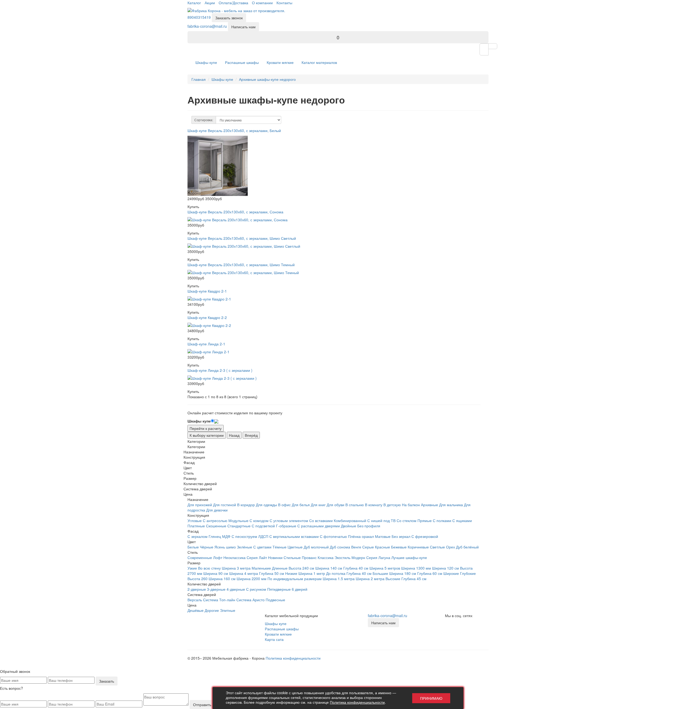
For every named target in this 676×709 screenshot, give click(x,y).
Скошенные (216, 525)
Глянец (215, 536)
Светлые (437, 547)
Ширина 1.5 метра (339, 578)
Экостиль (342, 557)
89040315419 (199, 17)
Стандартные (239, 525)
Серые (368, 547)
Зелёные (244, 547)
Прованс (309, 557)
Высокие (393, 578)
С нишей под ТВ (381, 520)
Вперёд (251, 435)
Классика (326, 557)
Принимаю (431, 698)
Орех (450, 547)
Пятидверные (279, 589)
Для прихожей (199, 504)
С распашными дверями (318, 525)
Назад (234, 435)
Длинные (280, 568)
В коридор (246, 504)
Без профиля (368, 525)
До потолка (335, 573)
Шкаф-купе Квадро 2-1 (207, 291)
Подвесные (275, 599)
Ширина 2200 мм (251, 578)
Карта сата (274, 639)
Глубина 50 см (271, 573)
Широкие (451, 573)
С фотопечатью (333, 536)
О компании (262, 2)
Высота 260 (197, 578)
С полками (442, 520)
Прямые (424, 520)
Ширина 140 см (328, 568)
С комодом (259, 520)
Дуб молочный (316, 547)
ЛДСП (263, 536)
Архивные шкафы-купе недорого (267, 79)
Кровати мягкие (280, 62)
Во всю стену (209, 568)
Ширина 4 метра (243, 573)
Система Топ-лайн (219, 599)
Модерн (358, 557)
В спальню (354, 504)
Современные (199, 557)
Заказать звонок (229, 17)
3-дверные (216, 589)
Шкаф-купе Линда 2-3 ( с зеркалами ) (219, 370)
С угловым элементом (289, 520)
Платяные (196, 525)
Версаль (194, 599)
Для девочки (217, 510)
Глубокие (468, 573)
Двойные (348, 525)
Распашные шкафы (242, 62)
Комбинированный (350, 520)
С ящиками (462, 520)
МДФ (226, 536)
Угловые (194, 520)
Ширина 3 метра (236, 568)
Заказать (106, 681)
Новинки (275, 557)
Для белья (301, 504)
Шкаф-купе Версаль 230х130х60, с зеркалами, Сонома (235, 211)
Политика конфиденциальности (293, 658)
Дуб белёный (467, 547)
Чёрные (206, 547)
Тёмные (280, 547)
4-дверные (236, 589)
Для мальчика (451, 504)
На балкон (411, 504)
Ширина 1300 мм (416, 568)
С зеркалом (197, 536)
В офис (284, 504)
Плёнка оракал (361, 536)
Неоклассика (234, 557)
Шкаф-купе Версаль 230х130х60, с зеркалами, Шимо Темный (241, 264)
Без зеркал (401, 536)
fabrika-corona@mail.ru (207, 26)
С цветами (262, 547)
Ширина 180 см (402, 573)
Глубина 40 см (355, 568)
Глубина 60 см (429, 573)
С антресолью (215, 520)
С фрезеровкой (424, 536)
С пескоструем (244, 536)
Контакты (284, 2)
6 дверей (299, 589)
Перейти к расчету (206, 428)
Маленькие (261, 568)
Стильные (292, 557)
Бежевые (399, 547)
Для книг (318, 504)
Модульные (238, 520)
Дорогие (212, 610)
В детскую (392, 504)
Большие (380, 573)
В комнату (373, 504)
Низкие (291, 573)
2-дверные (196, 589)
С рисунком (256, 589)
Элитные (227, 610)
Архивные (429, 504)
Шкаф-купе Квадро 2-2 (207, 317)
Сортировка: (203, 120)
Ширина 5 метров (384, 568)
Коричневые (418, 547)
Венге (356, 547)
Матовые (383, 536)
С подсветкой (263, 525)
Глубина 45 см (413, 578)
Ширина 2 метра (370, 578)
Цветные (295, 547)
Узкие (192, 568)
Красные (382, 547)
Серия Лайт (257, 557)
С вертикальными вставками (294, 536)
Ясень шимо (225, 547)
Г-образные (286, 525)
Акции (210, 2)
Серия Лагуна (378, 557)
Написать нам (243, 26)
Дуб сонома (340, 547)
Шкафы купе (206, 62)
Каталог (194, 2)
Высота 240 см (301, 568)
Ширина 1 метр (311, 573)
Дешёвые (195, 610)
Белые (193, 547)
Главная (198, 79)
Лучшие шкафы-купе (409, 557)
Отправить (202, 704)
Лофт (217, 557)
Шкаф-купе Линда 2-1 (206, 343)
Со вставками (321, 520)
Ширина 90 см (215, 573)
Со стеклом (406, 520)
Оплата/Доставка (233, 2)
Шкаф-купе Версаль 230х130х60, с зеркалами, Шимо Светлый (241, 238)
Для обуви (335, 504)
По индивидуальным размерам (294, 578)
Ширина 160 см (222, 578)
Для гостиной (224, 504)
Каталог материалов (319, 62)
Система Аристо (250, 599)
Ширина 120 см (445, 568)
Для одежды (266, 504)
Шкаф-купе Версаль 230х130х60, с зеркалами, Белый (234, 130)
